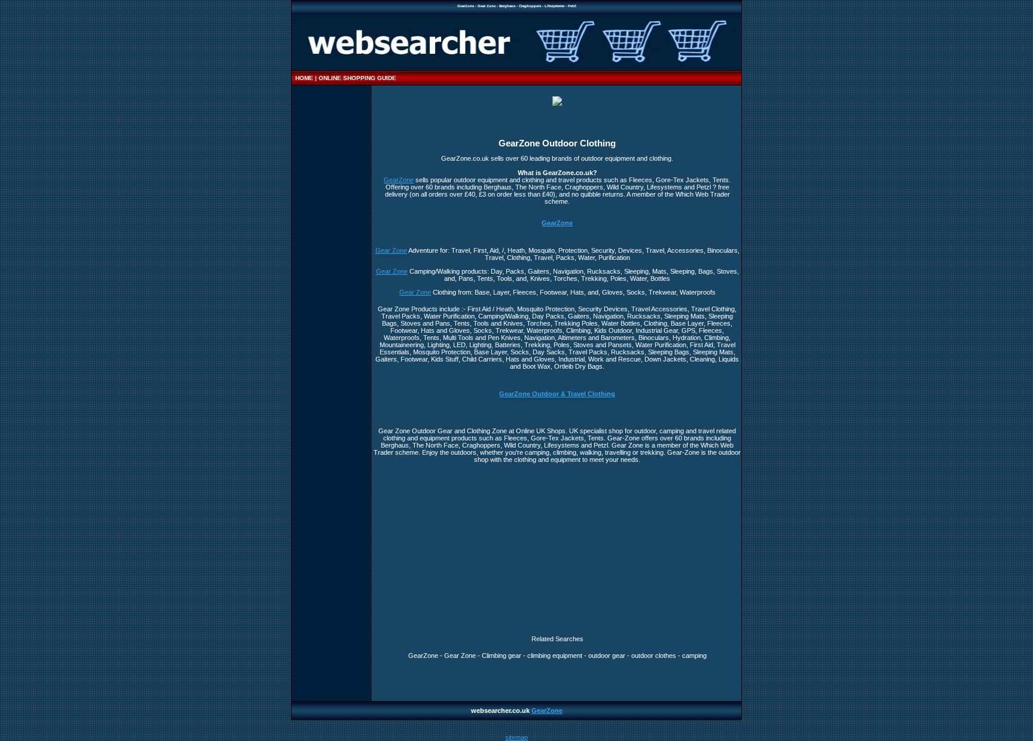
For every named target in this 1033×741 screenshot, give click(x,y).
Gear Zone (391, 250)
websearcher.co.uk (501, 710)
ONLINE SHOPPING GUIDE (357, 78)
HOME (304, 78)
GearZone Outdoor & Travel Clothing (557, 393)
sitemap (516, 737)
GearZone (399, 179)
